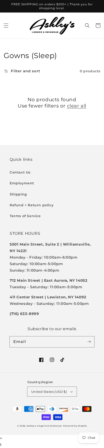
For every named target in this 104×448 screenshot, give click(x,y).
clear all (76, 106)
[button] (6, 25)
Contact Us (20, 172)
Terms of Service (25, 216)
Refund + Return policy (31, 205)
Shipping (18, 194)
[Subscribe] (89, 341)
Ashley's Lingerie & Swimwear (44, 426)
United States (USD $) (49, 392)
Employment (22, 183)
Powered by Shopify (75, 426)
